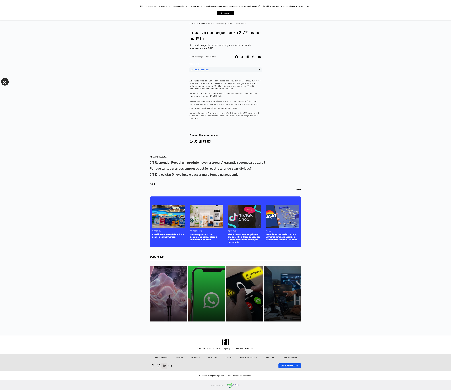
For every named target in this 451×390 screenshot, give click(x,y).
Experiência (156, 231)
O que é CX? (269, 357)
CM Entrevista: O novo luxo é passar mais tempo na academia (194, 174)
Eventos (179, 357)
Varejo (210, 23)
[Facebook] (153, 366)
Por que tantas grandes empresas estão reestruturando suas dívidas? (201, 168)
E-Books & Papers (161, 357)
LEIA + (298, 189)
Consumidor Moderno (197, 23)
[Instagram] (158, 366)
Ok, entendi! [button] (225, 13)
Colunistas (195, 357)
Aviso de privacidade (248, 357)
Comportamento (196, 231)
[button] (237, 57)
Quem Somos (212, 357)
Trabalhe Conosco (289, 357)
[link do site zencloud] (233, 385)
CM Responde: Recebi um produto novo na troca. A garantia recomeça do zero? (207, 162)
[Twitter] (164, 366)
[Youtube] (170, 366)
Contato (228, 357)
